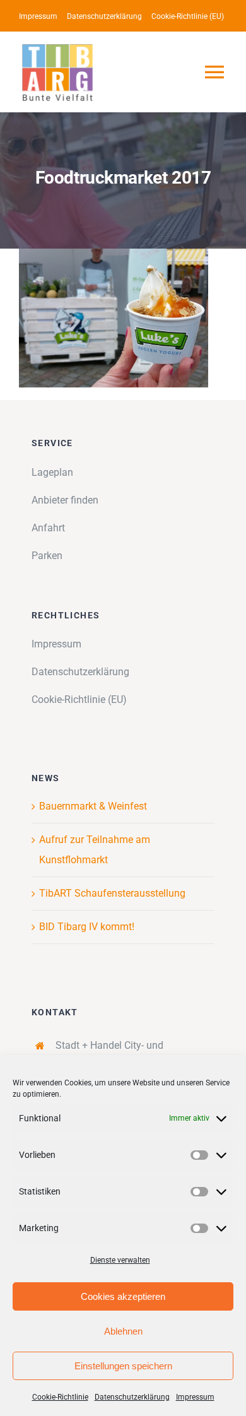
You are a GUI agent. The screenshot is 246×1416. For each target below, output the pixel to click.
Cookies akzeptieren (123, 1296)
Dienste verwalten (120, 1260)
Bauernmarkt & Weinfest (93, 806)
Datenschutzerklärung (132, 1397)
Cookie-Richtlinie (60, 1397)
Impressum (195, 1397)
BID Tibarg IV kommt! (86, 927)
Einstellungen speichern (123, 1365)
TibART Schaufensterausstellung (112, 893)
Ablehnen (123, 1331)
